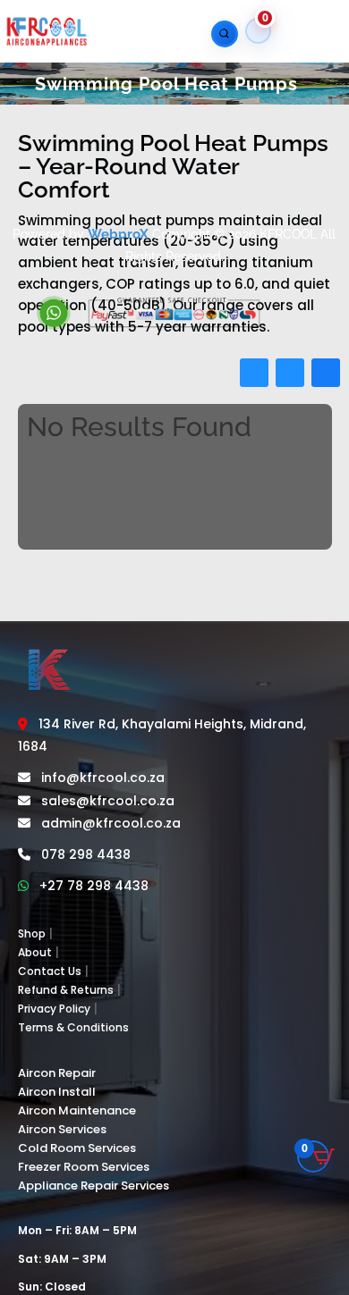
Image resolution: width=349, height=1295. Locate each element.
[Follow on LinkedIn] (325, 372)
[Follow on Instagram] (290, 372)
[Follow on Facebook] (254, 372)
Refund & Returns (66, 989)
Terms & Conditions (73, 1027)
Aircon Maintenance (77, 1110)
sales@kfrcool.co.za (107, 801)
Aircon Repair (57, 1072)
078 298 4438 (86, 854)
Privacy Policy (54, 1008)
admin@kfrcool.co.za (111, 823)
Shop (32, 933)
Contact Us (49, 971)
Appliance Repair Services (93, 1185)
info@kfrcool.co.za (103, 777)
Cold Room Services (77, 1147)
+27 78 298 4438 (94, 886)
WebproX (118, 234)
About (35, 952)
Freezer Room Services (83, 1166)
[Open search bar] (220, 33)
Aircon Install (57, 1091)
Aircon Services (62, 1129)
